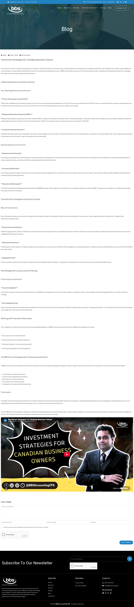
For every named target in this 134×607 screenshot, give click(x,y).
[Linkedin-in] (110, 593)
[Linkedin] (118, 2)
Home (50, 582)
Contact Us (51, 596)
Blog (49, 593)
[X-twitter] (123, 2)
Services (50, 588)
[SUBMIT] (129, 558)
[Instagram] (120, 2)
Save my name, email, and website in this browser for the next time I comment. (26, 527)
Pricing (50, 590)
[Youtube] (125, 2)
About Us (51, 585)
